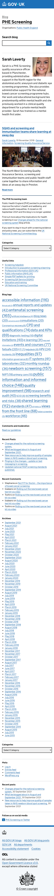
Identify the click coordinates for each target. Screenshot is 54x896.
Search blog (10, 37)
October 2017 (11, 656)
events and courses (32, 344)
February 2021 (12, 543)
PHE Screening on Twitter (18, 819)
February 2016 (12, 712)
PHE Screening (17, 22)
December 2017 (12, 651)
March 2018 (10, 642)
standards (21, 406)
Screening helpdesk (14, 265)
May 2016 (9, 703)
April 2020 (10, 569)
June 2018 (10, 633)
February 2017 (12, 677)
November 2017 (12, 654)
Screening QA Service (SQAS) (19, 279)
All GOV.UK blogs (12, 840)
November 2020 (13, 551)
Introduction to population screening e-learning (27, 267)
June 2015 (10, 735)
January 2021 (11, 546)
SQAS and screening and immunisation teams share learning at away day (26, 131)
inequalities (29, 354)
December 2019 (12, 581)
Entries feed (10, 769)
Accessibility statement (15, 848)
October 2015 (11, 723)
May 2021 (9, 534)
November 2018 (12, 619)
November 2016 (12, 686)
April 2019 (10, 604)
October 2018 (11, 621)
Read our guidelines (11, 430)
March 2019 (10, 607)
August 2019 (11, 592)
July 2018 (9, 630)
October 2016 (11, 688)
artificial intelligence (22, 316)
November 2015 (12, 721)
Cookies (36, 848)
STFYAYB (36, 407)
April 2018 (10, 639)
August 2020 (11, 560)
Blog (5, 17)
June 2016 (10, 700)
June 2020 (10, 566)
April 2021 (10, 537)
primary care (23, 374)
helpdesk (32, 349)
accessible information (25, 299)
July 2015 (9, 732)
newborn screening (30, 368)
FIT (21, 349)
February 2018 (12, 645)
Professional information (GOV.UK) (21, 270)
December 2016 (12, 683)
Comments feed (12, 772)
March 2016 (10, 709)
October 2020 (12, 554)
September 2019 (13, 589)
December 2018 (12, 616)
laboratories (14, 363)
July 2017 (9, 665)
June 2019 (10, 598)
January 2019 (11, 613)
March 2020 (11, 572)
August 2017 (11, 662)
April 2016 (10, 706)
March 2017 (10, 674)
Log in (8, 766)
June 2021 (10, 531)
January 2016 (11, 715)
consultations (32, 320)
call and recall (14, 321)
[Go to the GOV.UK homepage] (13, 4)
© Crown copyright (27, 888)
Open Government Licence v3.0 (20, 862)
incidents (8, 354)
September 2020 (13, 557)
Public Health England (27, 27)
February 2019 (12, 610)
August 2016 (11, 694)
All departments (23, 844)
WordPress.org (12, 775)
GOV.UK (6, 844)
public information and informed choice (24, 380)
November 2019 (12, 583)
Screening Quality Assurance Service (32, 143)
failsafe (10, 349)
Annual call (7, 305)
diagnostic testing (21, 335)
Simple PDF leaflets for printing (20, 276)
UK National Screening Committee (21, 285)
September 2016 (13, 691)
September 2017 (13, 659)
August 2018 (11, 627)
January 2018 (11, 648)
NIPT (7, 374)
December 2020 (13, 549)
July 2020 (10, 563)
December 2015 (12, 718)
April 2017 (10, 671)
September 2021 (13, 522)
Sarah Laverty (8, 140)
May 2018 (9, 636)
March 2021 (10, 540)
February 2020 (12, 575)
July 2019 (9, 595)
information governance (15, 359)
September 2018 (13, 624)
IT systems (40, 359)
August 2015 (11, 729)
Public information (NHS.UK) (19, 273)
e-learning (33, 340)
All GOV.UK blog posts (36, 840)
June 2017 (10, 668)
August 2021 (11, 525)
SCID (20, 395)
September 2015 (13, 726)
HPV (45, 349)
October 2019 (11, 587)
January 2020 (11, 578)
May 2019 (9, 601)
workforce (16, 416)
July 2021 (9, 528)
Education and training (16, 282)
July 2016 (9, 697)
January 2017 (11, 680)
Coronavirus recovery (14, 325)
